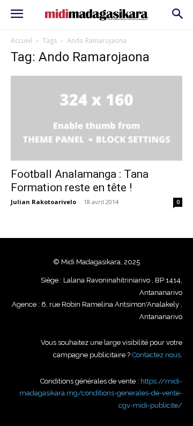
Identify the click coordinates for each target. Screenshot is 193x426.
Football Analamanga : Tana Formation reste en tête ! (80, 181)
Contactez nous (156, 355)
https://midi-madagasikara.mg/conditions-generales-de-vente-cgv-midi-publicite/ (100, 393)
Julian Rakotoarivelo (43, 202)
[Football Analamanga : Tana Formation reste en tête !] (96, 118)
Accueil (21, 40)
